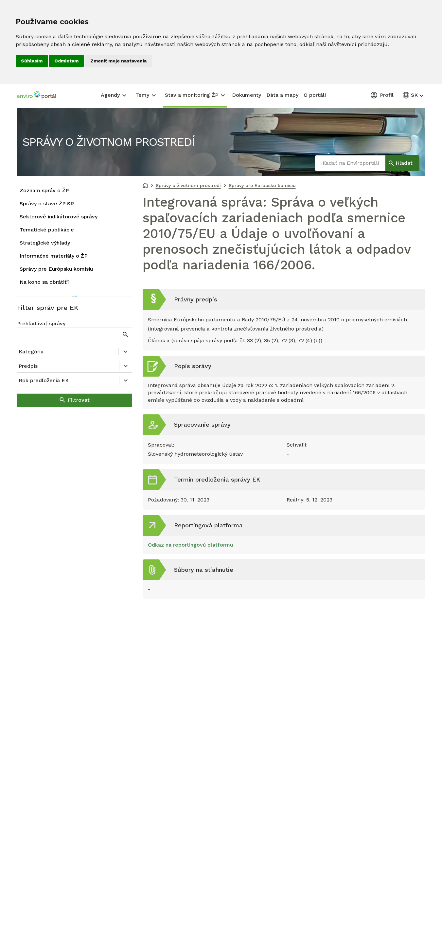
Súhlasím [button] (32, 60)
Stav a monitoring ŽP (191, 95)
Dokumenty (246, 95)
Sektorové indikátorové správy (58, 216)
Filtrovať (79, 400)
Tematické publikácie (47, 230)
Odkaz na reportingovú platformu (190, 545)
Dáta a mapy (282, 95)
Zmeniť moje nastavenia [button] (118, 60)
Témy (142, 95)
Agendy (110, 95)
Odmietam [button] (66, 60)
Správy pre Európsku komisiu (56, 269)
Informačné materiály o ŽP (53, 256)
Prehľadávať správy (41, 323)
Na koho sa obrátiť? (45, 282)
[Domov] (145, 186)
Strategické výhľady (45, 243)
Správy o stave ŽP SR (47, 203)
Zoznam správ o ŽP (44, 190)
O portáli (315, 95)
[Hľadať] (125, 334)
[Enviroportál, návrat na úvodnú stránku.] (36, 96)
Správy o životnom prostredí (108, 142)
